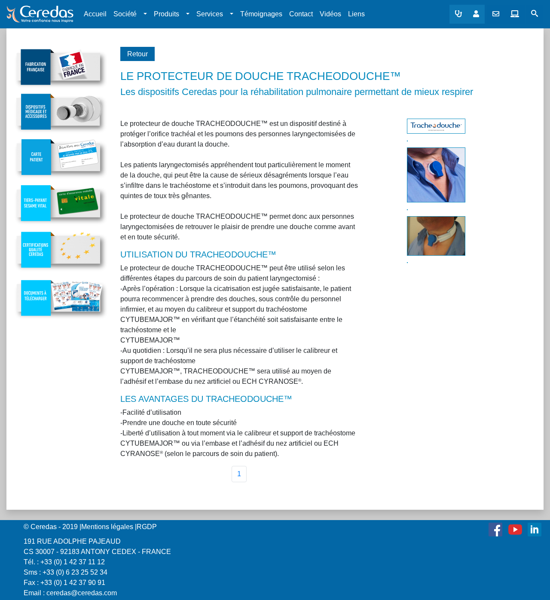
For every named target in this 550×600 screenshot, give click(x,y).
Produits (166, 14)
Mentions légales (107, 526)
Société (125, 14)
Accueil (95, 14)
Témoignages (261, 14)
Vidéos (330, 14)
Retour (137, 54)
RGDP (147, 526)
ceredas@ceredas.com (81, 593)
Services (209, 14)
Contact (301, 14)
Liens (356, 14)
